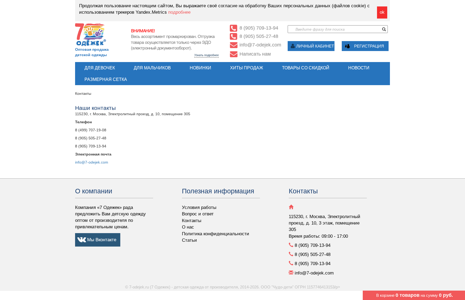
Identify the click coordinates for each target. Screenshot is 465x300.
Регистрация (369, 46)
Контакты (191, 220)
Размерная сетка (105, 79)
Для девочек (99, 68)
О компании (93, 191)
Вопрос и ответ (198, 213)
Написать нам (255, 54)
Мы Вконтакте (101, 239)
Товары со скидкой (305, 68)
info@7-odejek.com (91, 162)
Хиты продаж (246, 68)
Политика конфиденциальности (215, 233)
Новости (358, 68)
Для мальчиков (152, 68)
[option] (175, 42)
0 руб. (446, 295)
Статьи (189, 240)
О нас (188, 227)
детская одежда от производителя (206, 287)
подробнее (179, 12)
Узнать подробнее (206, 55)
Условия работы (199, 207)
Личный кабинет (315, 46)
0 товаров (408, 295)
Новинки (200, 68)
